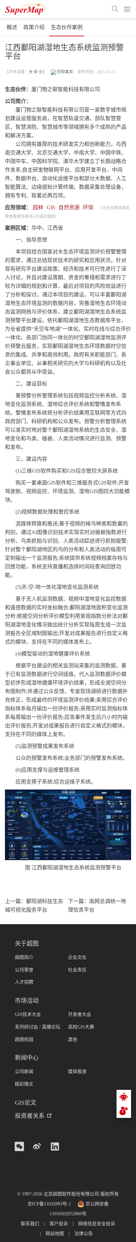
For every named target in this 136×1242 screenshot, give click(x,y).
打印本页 (64, 72)
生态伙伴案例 (67, 27)
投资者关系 (30, 1116)
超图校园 (24, 1039)
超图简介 (24, 957)
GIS (51, 207)
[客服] (123, 1096)
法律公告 (83, 1233)
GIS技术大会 (28, 1014)
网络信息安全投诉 (96, 1223)
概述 (12, 27)
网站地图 (55, 1233)
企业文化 (77, 957)
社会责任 (77, 969)
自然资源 (69, 207)
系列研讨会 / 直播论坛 (37, 1026)
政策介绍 (34, 27)
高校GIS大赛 (81, 1026)
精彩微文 (24, 1084)
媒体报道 (77, 1071)
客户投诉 (59, 1223)
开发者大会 (79, 1014)
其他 (72, 1039)
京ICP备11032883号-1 (49, 1203)
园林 (38, 207)
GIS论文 (25, 1102)
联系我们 (30, 1223)
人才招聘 (24, 982)
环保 (88, 207)
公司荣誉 (24, 969)
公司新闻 (24, 1071)
